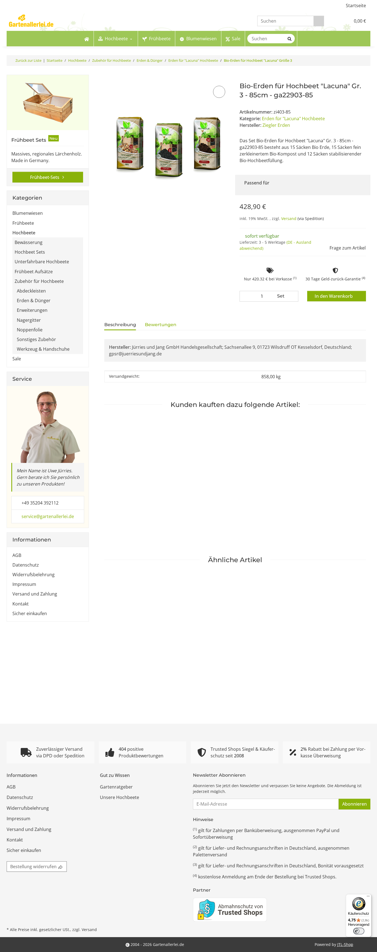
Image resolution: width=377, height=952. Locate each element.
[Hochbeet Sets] (48, 102)
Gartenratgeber (116, 787)
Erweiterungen (32, 310)
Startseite (356, 5)
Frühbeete (23, 223)
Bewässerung (29, 242)
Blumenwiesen (27, 213)
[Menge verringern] (245, 296)
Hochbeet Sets (30, 252)
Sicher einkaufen (29, 613)
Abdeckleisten (31, 291)
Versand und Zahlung (34, 594)
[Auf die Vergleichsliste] (219, 92)
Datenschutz (25, 565)
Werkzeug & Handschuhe (43, 349)
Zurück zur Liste (28, 60)
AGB (16, 555)
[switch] (358, 931)
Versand (289, 218)
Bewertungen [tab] (160, 324)
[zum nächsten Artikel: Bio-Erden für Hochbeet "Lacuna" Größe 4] (365, 60)
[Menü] (368, 897)
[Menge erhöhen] (293, 296)
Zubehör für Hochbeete (39, 281)
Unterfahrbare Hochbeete (42, 262)
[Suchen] (319, 21)
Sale (16, 359)
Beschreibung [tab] (120, 324)
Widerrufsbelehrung (33, 575)
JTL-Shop (345, 944)
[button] (334, 21)
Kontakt (20, 604)
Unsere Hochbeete (119, 797)
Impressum (24, 584)
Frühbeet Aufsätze (34, 272)
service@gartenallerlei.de (48, 516)
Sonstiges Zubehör (36, 339)
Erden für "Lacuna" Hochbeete (293, 119)
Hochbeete (23, 233)
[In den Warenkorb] (107, 78)
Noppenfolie (30, 330)
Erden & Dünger (34, 300)
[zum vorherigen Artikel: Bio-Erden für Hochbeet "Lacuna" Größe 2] (354, 60)
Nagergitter (29, 320)
